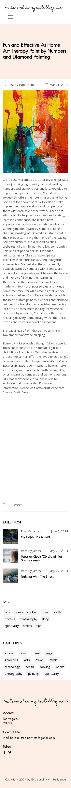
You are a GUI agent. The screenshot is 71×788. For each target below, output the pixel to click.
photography (28, 619)
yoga (49, 653)
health (57, 612)
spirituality (12, 626)
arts (7, 612)
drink (45, 612)
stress (27, 626)
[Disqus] (35, 447)
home (36, 653)
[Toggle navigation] (10, 17)
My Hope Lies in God (35, 537)
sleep (45, 619)
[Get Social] (4, 752)
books (19, 612)
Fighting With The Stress (37, 576)
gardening (11, 660)
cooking (32, 612)
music (53, 660)
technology (12, 667)
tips (38, 626)
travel (40, 660)
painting (10, 619)
